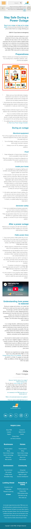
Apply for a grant (23, 474)
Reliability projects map (22, 489)
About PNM (9, 430)
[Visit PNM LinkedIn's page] (5, 415)
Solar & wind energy (22, 455)
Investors (9, 432)
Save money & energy (22, 453)
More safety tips (22, 497)
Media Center (22, 432)
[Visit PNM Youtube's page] (10, 415)
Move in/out (22, 457)
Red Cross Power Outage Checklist (18, 123)
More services (22, 459)
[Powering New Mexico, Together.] (27, 3)
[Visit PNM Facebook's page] (25, 415)
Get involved (8, 472)
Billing (22, 451)
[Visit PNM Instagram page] (20, 415)
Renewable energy (8, 476)
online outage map (18, 383)
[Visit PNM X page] (15, 415)
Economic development (22, 476)
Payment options (23, 448)
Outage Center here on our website (12, 355)
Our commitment (8, 470)
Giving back (22, 470)
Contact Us (22, 430)
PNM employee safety (22, 493)
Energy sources (8, 474)
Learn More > (24, 10)
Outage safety (22, 491)
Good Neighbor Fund (23, 472)
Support (9, 434)
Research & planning (8, 491)
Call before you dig (22, 495)
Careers (22, 434)
